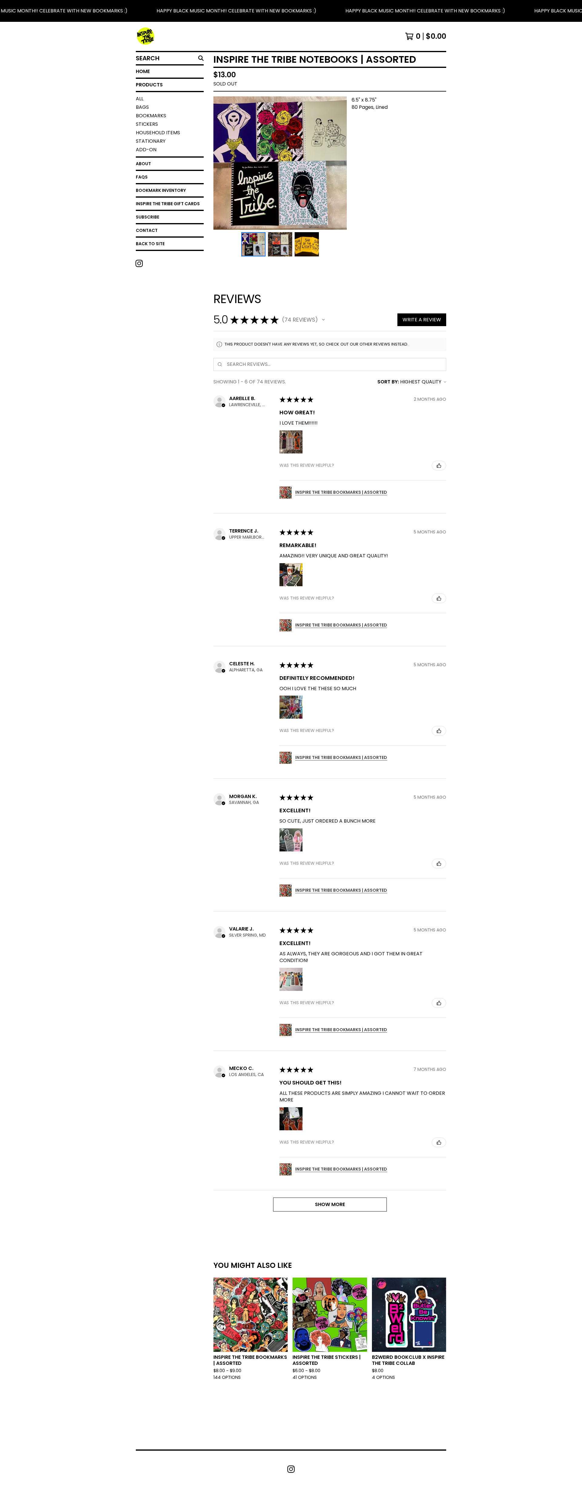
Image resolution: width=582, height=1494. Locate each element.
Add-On (146, 149)
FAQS (142, 177)
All (139, 98)
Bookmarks (151, 115)
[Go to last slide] (222, 163)
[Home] (145, 36)
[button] (291, 11)
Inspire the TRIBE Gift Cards (168, 204)
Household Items (158, 132)
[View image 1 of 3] (253, 244)
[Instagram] (139, 263)
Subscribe (147, 217)
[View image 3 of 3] (307, 244)
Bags (142, 107)
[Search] (201, 58)
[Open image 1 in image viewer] (280, 163)
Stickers (147, 124)
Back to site (150, 244)
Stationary (151, 141)
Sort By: (388, 381)
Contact (147, 230)
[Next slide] (338, 163)
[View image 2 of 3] (280, 244)
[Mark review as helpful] (439, 465)
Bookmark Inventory (161, 190)
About (143, 164)
